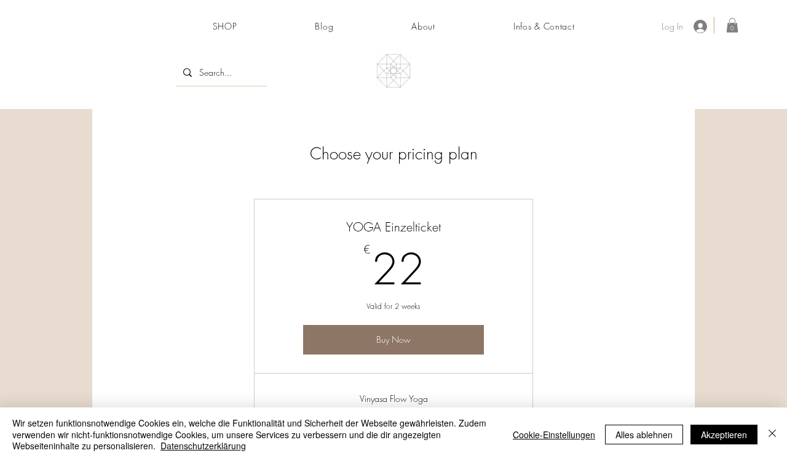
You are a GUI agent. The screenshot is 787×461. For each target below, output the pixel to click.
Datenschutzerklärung (203, 445)
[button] (732, 25)
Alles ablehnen (644, 434)
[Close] (772, 434)
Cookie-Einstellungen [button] (554, 434)
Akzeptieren (724, 434)
